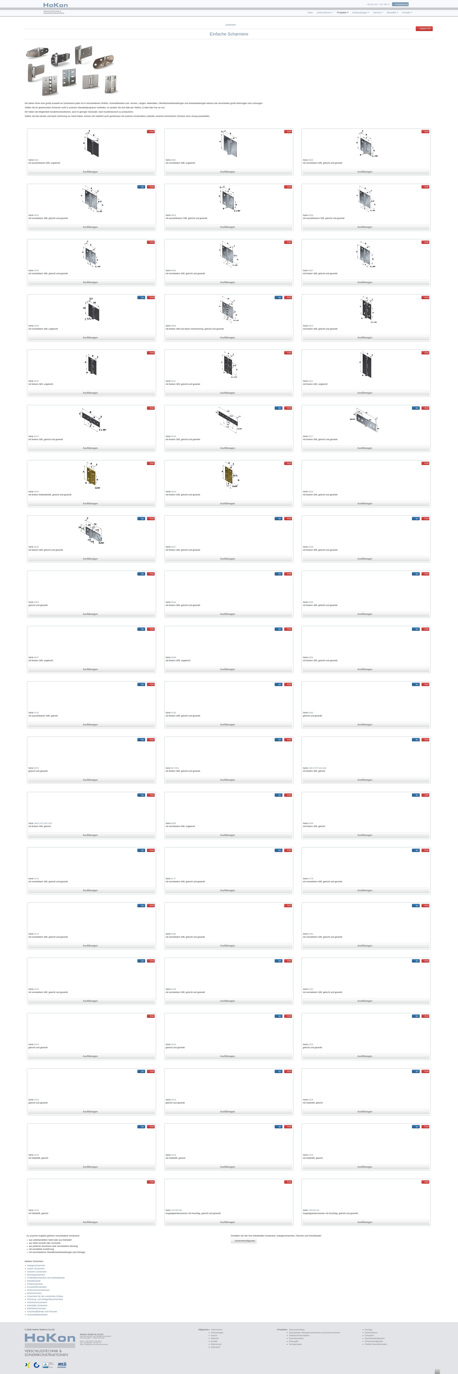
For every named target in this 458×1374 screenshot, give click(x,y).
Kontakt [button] (405, 12)
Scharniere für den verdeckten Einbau (45, 1296)
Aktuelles (215, 1338)
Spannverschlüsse (297, 1330)
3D (142, 187)
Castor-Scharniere (35, 1268)
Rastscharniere (34, 1293)
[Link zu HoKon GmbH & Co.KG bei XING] (28, 1365)
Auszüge (368, 1330)
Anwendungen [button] (359, 12)
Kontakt (214, 1341)
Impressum (215, 1347)
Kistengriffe (293, 1341)
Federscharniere (35, 1284)
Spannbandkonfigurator (375, 1338)
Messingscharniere (36, 1275)
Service (214, 1335)
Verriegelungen (295, 1344)
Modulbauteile (33, 1281)
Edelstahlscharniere (36, 1308)
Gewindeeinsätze (296, 1338)
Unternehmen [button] (323, 12)
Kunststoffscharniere (37, 1287)
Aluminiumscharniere (37, 1302)
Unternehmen (216, 1330)
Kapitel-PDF (425, 28)
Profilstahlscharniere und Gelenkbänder (46, 1278)
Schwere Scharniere (36, 1272)
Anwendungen (217, 1333)
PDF (151, 131)
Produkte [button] (341, 12)
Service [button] (376, 12)
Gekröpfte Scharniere (37, 1305)
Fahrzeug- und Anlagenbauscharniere (45, 1299)
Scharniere (230, 25)
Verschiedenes (371, 1333)
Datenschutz (216, 1344)
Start (310, 12)
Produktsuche (401, 4)
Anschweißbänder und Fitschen (42, 1311)
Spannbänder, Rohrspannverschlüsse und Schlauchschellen (314, 1333)
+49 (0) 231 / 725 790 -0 (378, 4)
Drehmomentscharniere (38, 1290)
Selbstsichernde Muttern (299, 1335)
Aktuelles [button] (391, 12)
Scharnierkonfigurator (244, 1241)
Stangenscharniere (36, 1265)
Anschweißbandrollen (37, 1314)
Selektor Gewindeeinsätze (376, 1344)
